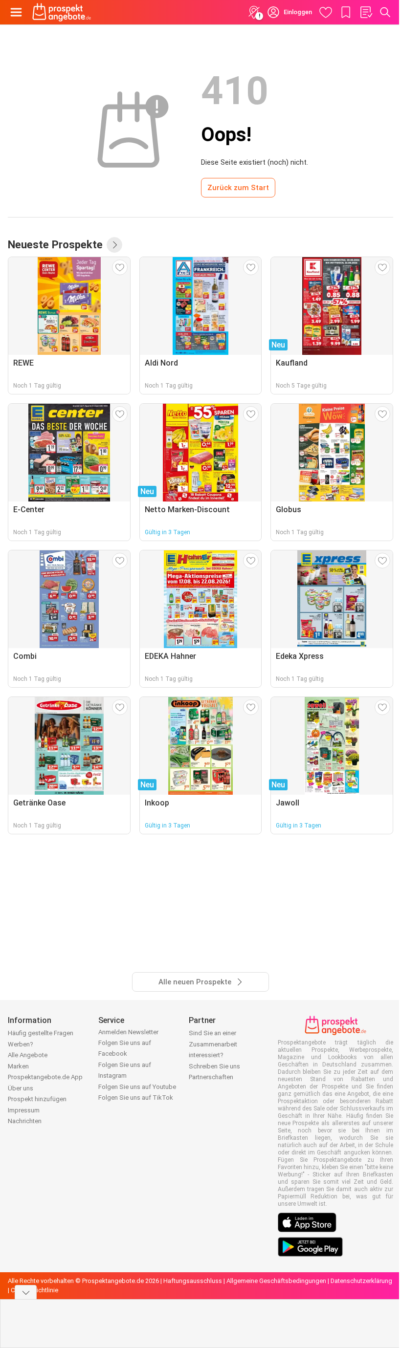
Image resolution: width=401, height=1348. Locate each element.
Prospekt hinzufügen (37, 1099)
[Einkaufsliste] (366, 12)
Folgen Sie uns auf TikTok (135, 1097)
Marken (18, 1066)
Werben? (20, 1044)
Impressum (24, 1110)
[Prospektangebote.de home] (61, 12)
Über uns (20, 1088)
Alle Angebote (27, 1055)
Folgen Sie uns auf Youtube (137, 1086)
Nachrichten (25, 1121)
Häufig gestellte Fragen (40, 1033)
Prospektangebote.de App (45, 1077)
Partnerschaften (211, 1077)
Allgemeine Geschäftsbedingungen (276, 1280)
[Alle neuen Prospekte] (114, 245)
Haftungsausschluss (192, 1280)
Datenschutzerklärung (361, 1280)
